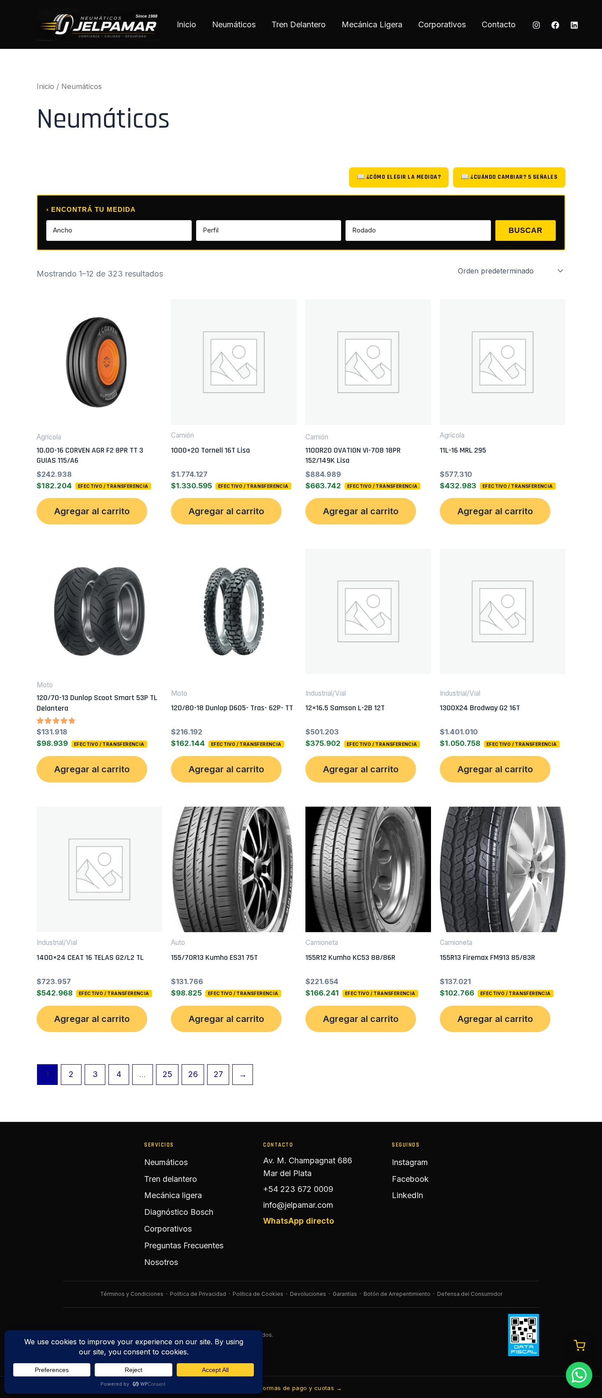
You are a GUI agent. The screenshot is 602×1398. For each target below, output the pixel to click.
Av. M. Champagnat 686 (307, 1160)
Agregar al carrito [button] (92, 511)
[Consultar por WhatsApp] (579, 1375)
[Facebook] (555, 25)
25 (167, 1074)
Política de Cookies (258, 1294)
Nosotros (161, 1262)
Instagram (410, 1162)
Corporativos (442, 24)
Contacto (499, 24)
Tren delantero (170, 1179)
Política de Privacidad (198, 1294)
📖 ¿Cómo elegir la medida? (399, 177)
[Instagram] (536, 25)
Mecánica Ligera (372, 24)
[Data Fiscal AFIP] (523, 1335)
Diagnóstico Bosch (178, 1212)
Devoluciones (308, 1294)
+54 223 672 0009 (298, 1189)
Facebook (410, 1179)
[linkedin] (574, 25)
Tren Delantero (298, 24)
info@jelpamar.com (298, 1205)
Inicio (186, 24)
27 (218, 1074)
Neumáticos (234, 24)
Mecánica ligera (173, 1195)
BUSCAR (526, 230)
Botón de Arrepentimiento (397, 1294)
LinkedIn (407, 1195)
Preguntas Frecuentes (183, 1245)
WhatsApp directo (298, 1220)
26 (193, 1074)
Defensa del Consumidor (469, 1294)
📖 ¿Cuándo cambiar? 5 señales (509, 177)
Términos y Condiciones (132, 1294)
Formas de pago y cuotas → (301, 1387)
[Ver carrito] (579, 1345)
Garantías (345, 1294)
